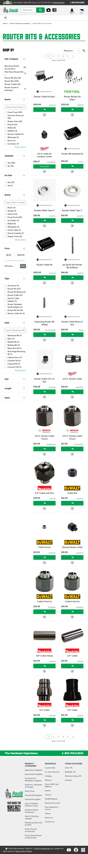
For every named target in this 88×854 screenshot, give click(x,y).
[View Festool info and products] (72, 91)
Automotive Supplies (34, 774)
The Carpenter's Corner (51, 808)
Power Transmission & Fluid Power (33, 836)
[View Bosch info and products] (44, 431)
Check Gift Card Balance (52, 785)
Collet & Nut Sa (44, 601)
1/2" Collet (44, 710)
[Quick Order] (54, 10)
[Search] (40, 10)
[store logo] (10, 10)
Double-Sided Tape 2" (44, 210)
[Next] (72, 56)
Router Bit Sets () (13, 78)
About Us (49, 818)
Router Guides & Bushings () (15, 88)
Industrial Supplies (33, 799)
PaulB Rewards (51, 799)
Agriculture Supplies (33, 770)
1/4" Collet (72, 656)
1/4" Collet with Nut (44, 493)
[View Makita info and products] (44, 488)
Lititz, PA (68, 768)
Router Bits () (12, 81)
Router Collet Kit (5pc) (44, 96)
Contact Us (50, 822)
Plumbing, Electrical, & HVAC (33, 824)
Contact (68, 780)
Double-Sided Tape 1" (72, 210)
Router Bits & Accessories (42, 23)
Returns (48, 780)
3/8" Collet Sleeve (44, 656)
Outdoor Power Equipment (31, 811)
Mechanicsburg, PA (73, 776)
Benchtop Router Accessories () (15, 67)
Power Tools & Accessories (20, 23)
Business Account (52, 803)
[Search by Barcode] (49, 10)
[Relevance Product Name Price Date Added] (71, 50)
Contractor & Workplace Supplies (33, 779)
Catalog (48, 776)
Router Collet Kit (44, 264)
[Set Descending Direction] (83, 50)
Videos (48, 813)
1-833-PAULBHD (77, 2)
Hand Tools (29, 791)
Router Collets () (13, 84)
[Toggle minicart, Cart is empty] (81, 10)
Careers (48, 795)
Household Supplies (33, 795)
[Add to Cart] (44, 109)
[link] (44, 56)
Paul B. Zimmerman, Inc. (44, 849)
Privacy (29, 851)
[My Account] (72, 10)
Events (48, 791)
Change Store (59, 2)
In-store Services (52, 772)
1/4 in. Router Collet (72, 379)
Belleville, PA (70, 772)
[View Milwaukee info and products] (44, 148)
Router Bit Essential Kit (72, 154)
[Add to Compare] (44, 115)
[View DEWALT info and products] (72, 488)
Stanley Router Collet (72, 547)
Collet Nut (72, 493)
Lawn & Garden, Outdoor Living (31, 804)
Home (5, 23)
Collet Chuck (44, 547)
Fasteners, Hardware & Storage (33, 786)
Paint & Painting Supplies (31, 817)
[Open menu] (5, 17)
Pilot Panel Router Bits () (15, 73)
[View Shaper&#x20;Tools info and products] (44, 91)
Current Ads (50, 768)
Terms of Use (20, 851)
